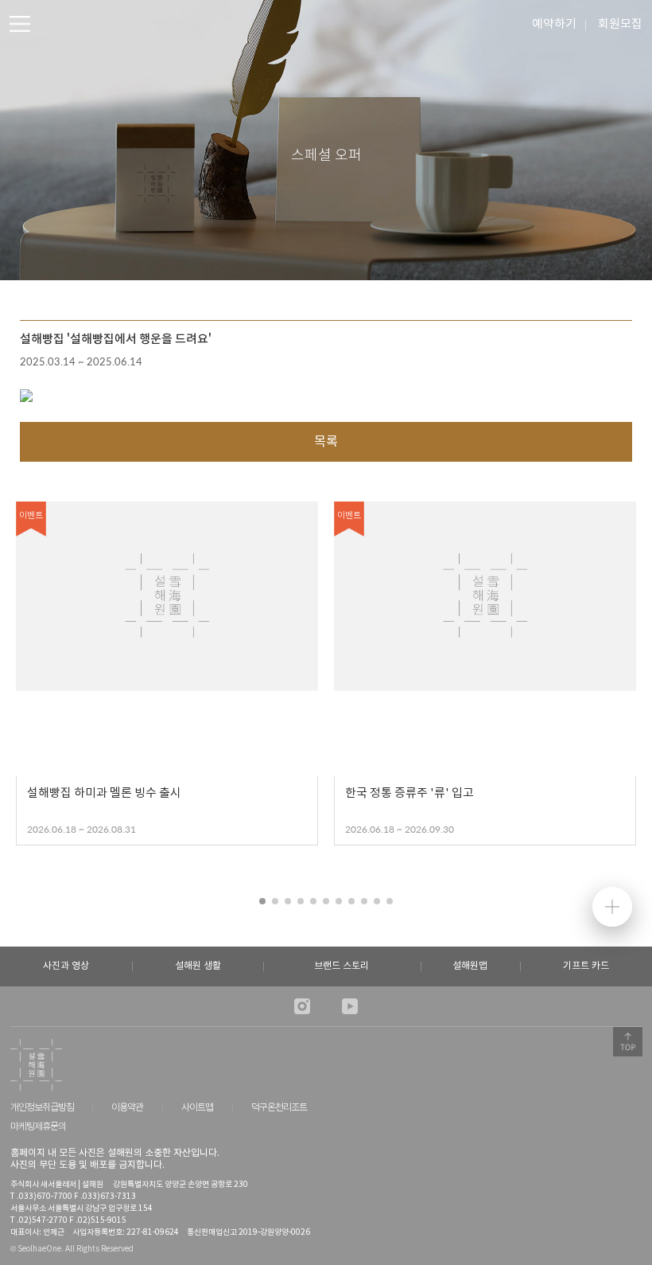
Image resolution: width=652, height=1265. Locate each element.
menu (20, 24)
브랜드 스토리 (341, 966)
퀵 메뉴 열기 (612, 907)
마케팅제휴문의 (38, 1127)
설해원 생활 (198, 966)
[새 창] (302, 1006)
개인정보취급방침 (42, 1108)
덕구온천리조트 (279, 1108)
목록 (326, 442)
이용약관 (127, 1108)
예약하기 (554, 24)
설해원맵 (469, 966)
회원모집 (620, 24)
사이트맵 (197, 1108)
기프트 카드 (586, 966)
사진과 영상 (66, 966)
